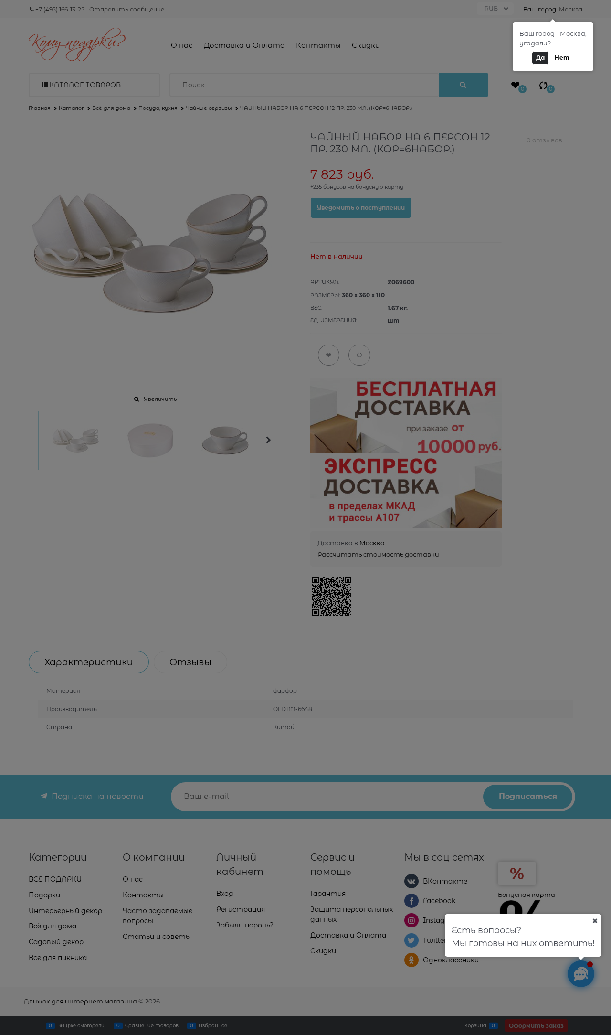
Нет (562, 57)
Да (540, 57)
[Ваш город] (595, 921)
